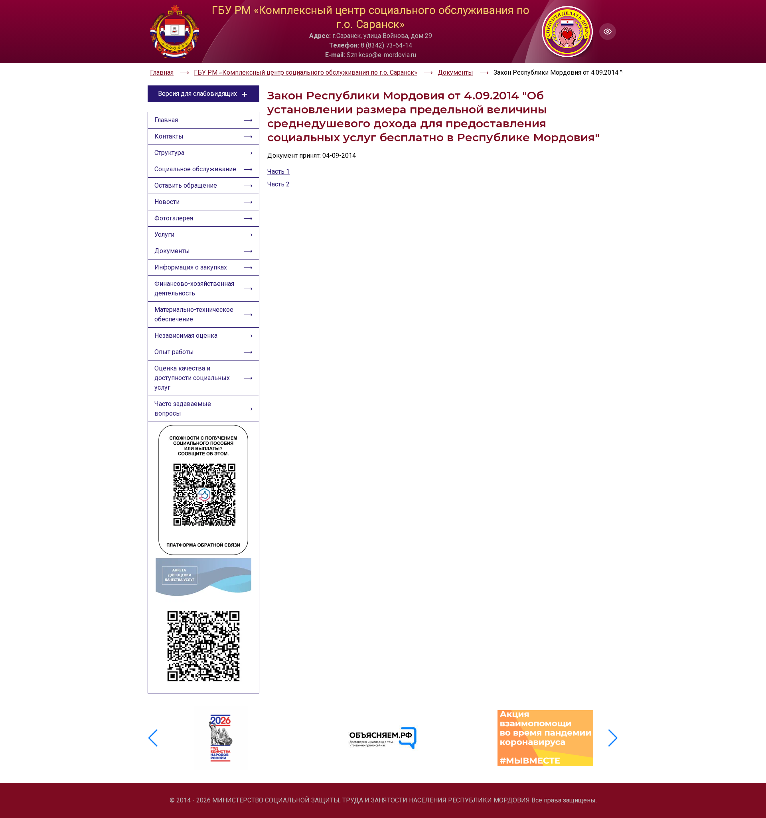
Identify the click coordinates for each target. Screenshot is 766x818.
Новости (167, 202)
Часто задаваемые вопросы (182, 408)
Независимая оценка (185, 335)
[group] (221, 738)
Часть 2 (278, 184)
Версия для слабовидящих (197, 93)
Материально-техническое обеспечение (193, 314)
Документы (172, 251)
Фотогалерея (173, 218)
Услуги (164, 234)
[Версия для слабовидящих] (607, 31)
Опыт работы (174, 352)
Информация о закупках (190, 267)
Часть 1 (278, 171)
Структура (169, 152)
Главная (166, 120)
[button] (613, 738)
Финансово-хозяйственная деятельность (194, 288)
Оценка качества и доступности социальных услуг (192, 377)
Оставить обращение (185, 185)
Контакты (169, 136)
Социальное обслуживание (195, 169)
